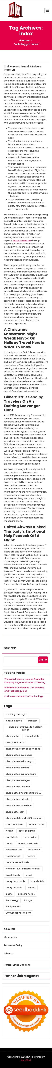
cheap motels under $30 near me (24, 818)
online (9, 893)
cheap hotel (12, 736)
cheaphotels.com (15, 742)
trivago (28, 900)
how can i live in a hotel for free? (23, 868)
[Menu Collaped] (47, 10)
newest (31, 887)
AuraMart (26, 1060)
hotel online (30, 837)
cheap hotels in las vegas (20, 761)
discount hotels (14, 824)
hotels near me (14, 849)
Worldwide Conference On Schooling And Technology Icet (24, 689)
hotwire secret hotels (17, 862)
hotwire (31, 856)
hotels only (34, 849)
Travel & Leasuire (22, 240)
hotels (9, 843)
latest (28, 875)
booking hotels (14, 720)
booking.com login (16, 714)
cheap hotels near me (18, 786)
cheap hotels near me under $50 (23, 792)
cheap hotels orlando (17, 799)
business (32, 720)
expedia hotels (37, 824)
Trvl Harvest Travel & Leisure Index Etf (22, 68)
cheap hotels (32, 736)
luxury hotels (37, 881)
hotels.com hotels (28, 843)
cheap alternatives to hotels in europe (25, 728)
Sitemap (8, 953)
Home (25, 40)
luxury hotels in (14, 887)
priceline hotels (26, 893)
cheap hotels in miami (18, 767)
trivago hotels (13, 906)
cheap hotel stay (15, 811)
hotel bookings (27, 830)
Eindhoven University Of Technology (23, 696)
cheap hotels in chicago (19, 755)
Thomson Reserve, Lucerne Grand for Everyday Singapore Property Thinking (24, 681)
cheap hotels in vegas (18, 780)
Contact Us (10, 937)
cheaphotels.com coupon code (23, 748)
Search (10, 648)
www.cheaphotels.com (18, 912)
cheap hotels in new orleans (21, 774)
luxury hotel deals (15, 881)
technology (12, 900)
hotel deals (12, 837)
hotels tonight (13, 856)
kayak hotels (13, 875)
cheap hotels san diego (19, 805)
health (9, 830)
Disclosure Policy (13, 945)
